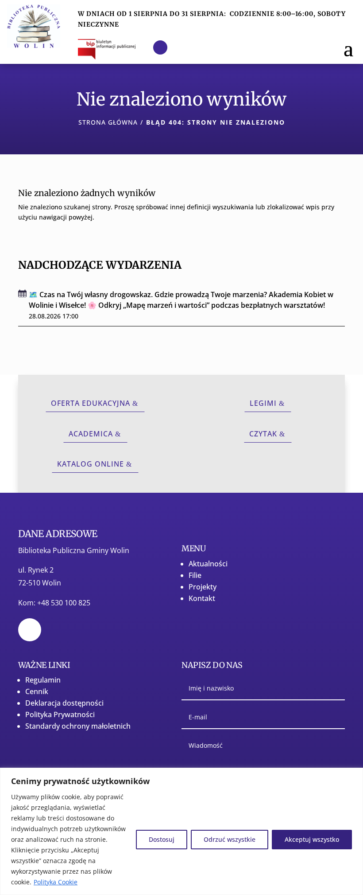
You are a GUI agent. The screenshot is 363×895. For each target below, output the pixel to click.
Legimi (263, 403)
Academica (91, 434)
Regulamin (43, 680)
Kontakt (202, 598)
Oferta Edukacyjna (90, 403)
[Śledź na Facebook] (160, 47)
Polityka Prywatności (60, 714)
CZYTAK (263, 434)
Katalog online (90, 464)
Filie (195, 575)
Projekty (202, 587)
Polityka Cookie (55, 882)
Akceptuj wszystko (312, 839)
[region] (181, 831)
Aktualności (208, 564)
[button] (348, 47)
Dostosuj (161, 839)
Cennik (36, 691)
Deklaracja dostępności (64, 703)
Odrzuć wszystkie (229, 839)
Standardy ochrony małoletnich (78, 726)
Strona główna (108, 122)
